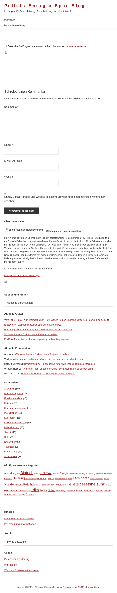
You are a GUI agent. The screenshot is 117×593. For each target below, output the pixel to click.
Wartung (108, 490)
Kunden (10, 484)
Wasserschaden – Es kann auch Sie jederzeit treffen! (31, 334)
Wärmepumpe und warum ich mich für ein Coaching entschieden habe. (49, 359)
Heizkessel (108, 473)
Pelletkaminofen (47, 485)
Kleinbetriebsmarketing (16, 422)
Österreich (30, 494)
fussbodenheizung (76, 473)
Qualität (7, 490)
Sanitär (8, 432)
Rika (35, 490)
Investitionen (10, 413)
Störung (87, 490)
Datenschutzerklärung (16, 559)
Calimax (46, 473)
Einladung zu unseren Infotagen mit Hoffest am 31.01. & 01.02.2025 (38, 329)
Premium (109, 485)
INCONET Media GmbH (88, 587)
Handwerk (99, 473)
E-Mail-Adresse (14, 160)
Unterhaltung (10, 451)
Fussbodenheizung (14, 398)
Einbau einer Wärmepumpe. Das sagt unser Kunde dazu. (33, 325)
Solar (7, 437)
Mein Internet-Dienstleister (19, 518)
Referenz (15, 490)
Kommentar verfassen (76, 46)
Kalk (70, 479)
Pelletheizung (31, 484)
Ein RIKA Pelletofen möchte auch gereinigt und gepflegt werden (36, 339)
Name (8, 144)
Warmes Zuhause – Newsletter (21, 570)
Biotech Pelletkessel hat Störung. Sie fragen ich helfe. (48, 373)
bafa (18, 473)
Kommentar (11, 107)
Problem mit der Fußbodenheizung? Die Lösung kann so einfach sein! (60, 364)
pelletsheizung (92, 484)
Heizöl (51, 478)
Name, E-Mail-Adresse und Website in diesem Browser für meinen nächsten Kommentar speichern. (54, 198)
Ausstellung (10, 473)
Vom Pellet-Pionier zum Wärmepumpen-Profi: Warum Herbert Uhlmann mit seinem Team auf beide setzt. (56, 320)
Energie (64, 473)
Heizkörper (8, 479)
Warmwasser (10, 456)
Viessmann (99, 490)
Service (43, 490)
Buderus (37, 473)
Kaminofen (9, 418)
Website (9, 176)
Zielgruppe (21, 494)
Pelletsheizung (11, 427)
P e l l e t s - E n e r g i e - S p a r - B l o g (44, 5)
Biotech (26, 473)
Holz (65, 479)
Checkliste (55, 473)
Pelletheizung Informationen (20, 524)
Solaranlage (60, 490)
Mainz (19, 484)
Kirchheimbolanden (96, 479)
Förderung (90, 473)
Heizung (8, 403)
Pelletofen (60, 484)
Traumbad (9, 447)
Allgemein (9, 389)
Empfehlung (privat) (14, 393)
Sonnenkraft (10, 442)
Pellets (72, 484)
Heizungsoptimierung (15, 408)
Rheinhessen (25, 490)
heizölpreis (59, 479)
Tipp (93, 490)
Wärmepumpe (10, 494)
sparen (79, 490)
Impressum (10, 564)
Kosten (106, 479)
